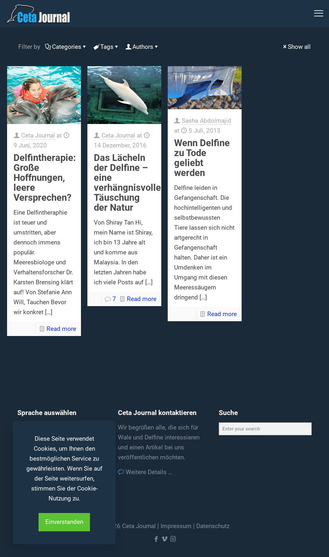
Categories (66, 46)
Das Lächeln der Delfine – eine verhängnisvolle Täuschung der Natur (127, 182)
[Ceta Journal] (38, 13)
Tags (106, 46)
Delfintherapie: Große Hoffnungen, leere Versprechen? (44, 177)
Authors (142, 46)
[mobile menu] (318, 13)
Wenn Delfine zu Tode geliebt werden (202, 157)
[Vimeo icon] (164, 539)
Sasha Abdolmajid (206, 120)
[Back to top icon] (298, 544)
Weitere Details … (148, 472)
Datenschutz (212, 526)
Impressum (176, 526)
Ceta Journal (38, 135)
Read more (61, 328)
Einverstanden (64, 522)
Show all (299, 46)
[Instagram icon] (173, 539)
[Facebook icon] (156, 539)
